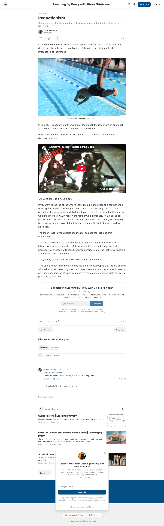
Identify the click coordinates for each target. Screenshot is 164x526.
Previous (47, 330)
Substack (70, 521)
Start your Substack (75, 515)
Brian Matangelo (81, 118)
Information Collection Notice (81, 500)
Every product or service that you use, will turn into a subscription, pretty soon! (71, 419)
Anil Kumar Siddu (51, 369)
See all (43, 473)
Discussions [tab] (56, 409)
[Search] (129, 4)
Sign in (156, 4)
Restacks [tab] (54, 347)
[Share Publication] (134, 4)
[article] (82, 420)
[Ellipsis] (124, 369)
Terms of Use (93, 498)
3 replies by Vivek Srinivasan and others (61, 386)
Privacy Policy (100, 500)
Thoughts (43, 14)
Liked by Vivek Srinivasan (54, 372)
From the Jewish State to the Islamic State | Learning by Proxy (70, 434)
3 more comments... (46, 397)
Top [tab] (41, 409)
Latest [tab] (47, 409)
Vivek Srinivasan (50, 30)
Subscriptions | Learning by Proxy (57, 415)
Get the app (94, 515)
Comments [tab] (44, 347)
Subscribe (144, 4)
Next (118, 330)
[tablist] (48, 347)
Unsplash (93, 118)
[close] (105, 453)
